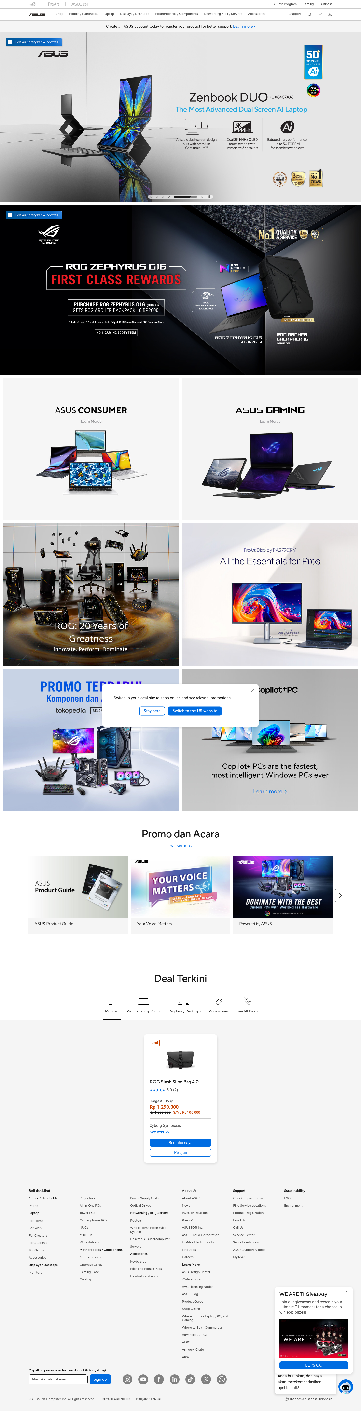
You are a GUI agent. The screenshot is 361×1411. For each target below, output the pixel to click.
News (186, 1206)
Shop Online (191, 1309)
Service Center (244, 1235)
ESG (287, 1198)
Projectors (87, 1198)
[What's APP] (222, 1379)
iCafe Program (192, 1279)
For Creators (38, 1236)
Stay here (152, 710)
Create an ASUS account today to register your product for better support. (179, 26)
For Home (36, 1221)
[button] (308, 4)
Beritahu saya (181, 1142)
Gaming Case (89, 1272)
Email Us (239, 1220)
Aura (185, 1357)
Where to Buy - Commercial (202, 1328)
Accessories (37, 1258)
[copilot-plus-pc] (270, 740)
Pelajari (180, 1152)
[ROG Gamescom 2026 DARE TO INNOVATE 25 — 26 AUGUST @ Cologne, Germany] (180, 107)
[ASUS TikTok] (190, 1379)
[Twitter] (206, 1379)
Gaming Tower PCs (93, 1220)
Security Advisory (246, 1242)
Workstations (89, 1242)
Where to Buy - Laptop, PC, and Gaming (205, 1318)
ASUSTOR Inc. (192, 1228)
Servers (135, 1247)
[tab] (151, 197)
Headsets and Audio (144, 1276)
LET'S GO (313, 1365)
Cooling (85, 1279)
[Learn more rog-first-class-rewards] (180, 374)
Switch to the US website (194, 710)
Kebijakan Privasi (148, 1399)
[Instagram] (127, 1379)
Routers (136, 1221)
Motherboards (90, 1257)
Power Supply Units (144, 1198)
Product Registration (248, 1213)
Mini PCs (86, 1235)
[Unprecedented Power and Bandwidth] (91, 449)
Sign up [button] (100, 1379)
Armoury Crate (193, 1350)
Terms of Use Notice (115, 1399)
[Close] (347, 1292)
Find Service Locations (249, 1206)
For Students (38, 1243)
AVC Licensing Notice (197, 1287)
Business (326, 4)
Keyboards (138, 1262)
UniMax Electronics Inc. (199, 1242)
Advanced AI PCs (194, 1335)
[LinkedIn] (175, 1379)
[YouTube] (143, 1379)
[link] (37, 14)
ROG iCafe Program (282, 4)
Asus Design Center (196, 1272)
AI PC (186, 1342)
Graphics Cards (91, 1265)
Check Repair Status (248, 1198)
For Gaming (37, 1250)
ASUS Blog (190, 1294)
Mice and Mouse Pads (146, 1269)
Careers (188, 1257)
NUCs (84, 1228)
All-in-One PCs (90, 1206)
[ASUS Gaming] (270, 449)
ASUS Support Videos (249, 1250)
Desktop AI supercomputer (150, 1239)
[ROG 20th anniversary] (91, 594)
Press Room (190, 1220)
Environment (293, 1206)
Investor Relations (195, 1213)
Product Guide (192, 1302)
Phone (33, 1206)
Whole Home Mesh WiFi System (148, 1230)
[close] (253, 690)
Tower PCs (87, 1213)
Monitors (35, 1273)
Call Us (238, 1228)
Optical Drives (140, 1206)
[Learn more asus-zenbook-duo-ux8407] (180, 201)
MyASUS (239, 1257)
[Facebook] (159, 1379)
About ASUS (191, 1198)
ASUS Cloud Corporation (200, 1235)
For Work (35, 1228)
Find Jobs (189, 1250)
